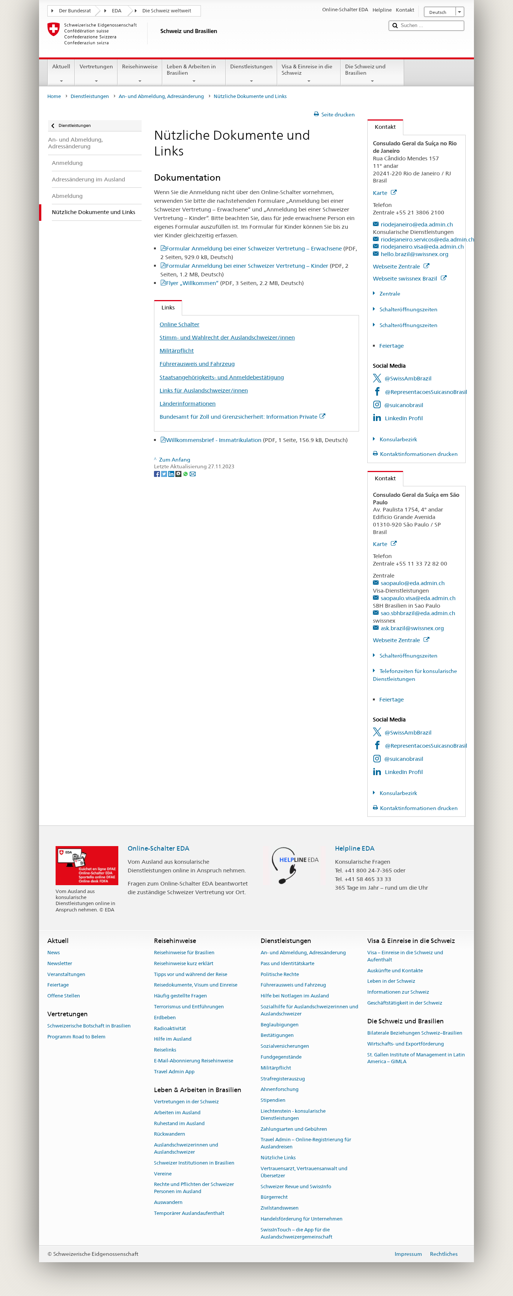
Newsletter (59, 963)
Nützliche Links (278, 1157)
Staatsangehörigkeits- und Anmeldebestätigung (222, 377)
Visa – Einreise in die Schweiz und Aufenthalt (405, 956)
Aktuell (61, 66)
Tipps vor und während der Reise (190, 974)
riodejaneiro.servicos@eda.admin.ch (427, 239)
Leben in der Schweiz (391, 981)
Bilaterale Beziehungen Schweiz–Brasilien (414, 1033)
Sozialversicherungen (285, 1046)
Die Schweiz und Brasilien (365, 69)
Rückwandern (169, 1134)
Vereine (163, 1174)
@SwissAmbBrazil (408, 378)
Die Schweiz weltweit (166, 11)
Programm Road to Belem (76, 1037)
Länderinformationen (188, 403)
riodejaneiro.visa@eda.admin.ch (422, 246)
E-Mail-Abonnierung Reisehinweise (193, 1061)
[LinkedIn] (171, 474)
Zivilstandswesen (280, 1208)
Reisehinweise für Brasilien (184, 952)
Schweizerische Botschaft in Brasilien (89, 1026)
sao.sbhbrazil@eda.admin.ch (418, 613)
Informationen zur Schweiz (398, 992)
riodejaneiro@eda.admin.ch (417, 224)
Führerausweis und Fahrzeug (197, 363)
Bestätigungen (277, 1035)
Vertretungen (96, 66)
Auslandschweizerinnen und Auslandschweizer (186, 1148)
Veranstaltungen (66, 974)
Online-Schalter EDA (158, 848)
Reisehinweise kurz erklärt (183, 963)
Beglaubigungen (280, 1024)
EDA (116, 11)
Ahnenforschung (280, 1089)
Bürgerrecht (274, 1197)
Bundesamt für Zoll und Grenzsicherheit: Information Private (238, 416)
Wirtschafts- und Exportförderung (405, 1044)
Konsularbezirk (398, 439)
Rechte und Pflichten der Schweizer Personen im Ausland (194, 1188)
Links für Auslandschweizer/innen (204, 390)
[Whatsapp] (186, 474)
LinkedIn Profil (404, 418)
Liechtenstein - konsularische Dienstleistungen (293, 1114)
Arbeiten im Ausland (177, 1112)
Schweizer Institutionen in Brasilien (194, 1163)
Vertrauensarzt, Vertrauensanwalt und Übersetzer (304, 1172)
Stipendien (273, 1100)
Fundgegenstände (281, 1057)
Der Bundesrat (75, 11)
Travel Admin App (174, 1071)
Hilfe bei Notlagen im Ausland (295, 996)
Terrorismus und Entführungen (189, 1006)
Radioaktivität (170, 1028)
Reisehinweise (140, 66)
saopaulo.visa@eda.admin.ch (418, 598)
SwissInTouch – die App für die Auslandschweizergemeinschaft (296, 1233)
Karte (381, 192)
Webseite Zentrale (397, 266)
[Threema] (179, 474)
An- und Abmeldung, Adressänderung (161, 96)
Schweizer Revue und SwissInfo (296, 1186)
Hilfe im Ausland (173, 1039)
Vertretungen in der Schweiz (186, 1101)
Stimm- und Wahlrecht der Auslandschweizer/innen (227, 337)
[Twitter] (164, 474)
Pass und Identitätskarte (287, 963)
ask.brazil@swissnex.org (412, 628)
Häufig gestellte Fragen (180, 996)
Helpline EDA (354, 848)
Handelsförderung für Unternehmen (302, 1219)
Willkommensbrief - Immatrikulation (257, 440)
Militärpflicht (177, 350)
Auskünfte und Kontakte (395, 970)
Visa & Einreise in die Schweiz (307, 69)
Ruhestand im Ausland (179, 1123)
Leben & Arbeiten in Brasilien (191, 69)
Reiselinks (165, 1050)
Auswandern (168, 1202)
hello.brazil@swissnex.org (414, 254)
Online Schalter (179, 324)
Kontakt (382, 126)
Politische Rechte (280, 974)
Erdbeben (165, 1017)
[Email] (193, 474)
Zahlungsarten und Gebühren (294, 1129)
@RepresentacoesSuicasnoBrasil (426, 391)
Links (164, 307)
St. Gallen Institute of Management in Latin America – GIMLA (416, 1058)
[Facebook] (157, 474)
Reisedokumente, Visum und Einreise (195, 985)
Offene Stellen (63, 996)
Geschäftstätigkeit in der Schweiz (404, 1003)
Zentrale (389, 294)
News (53, 952)
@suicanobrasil (403, 405)
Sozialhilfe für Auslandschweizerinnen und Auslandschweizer (309, 1010)
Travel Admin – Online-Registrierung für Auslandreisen (306, 1143)
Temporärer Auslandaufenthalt (189, 1213)
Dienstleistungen (251, 66)
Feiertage (391, 345)
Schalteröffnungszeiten (408, 309)
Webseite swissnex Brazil (406, 278)
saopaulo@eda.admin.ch (413, 583)
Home (54, 96)
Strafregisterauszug (283, 1079)
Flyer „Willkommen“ (235, 283)
